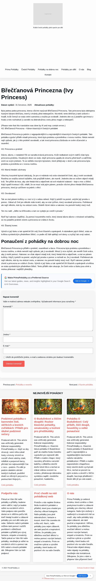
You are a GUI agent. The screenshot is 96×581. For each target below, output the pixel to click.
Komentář (8, 306)
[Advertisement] (48, 49)
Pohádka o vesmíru (24, 385)
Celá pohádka (7, 485)
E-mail (6, 346)
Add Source (82, 576)
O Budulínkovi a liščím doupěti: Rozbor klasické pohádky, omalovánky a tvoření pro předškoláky (47, 425)
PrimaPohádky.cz (14, 568)
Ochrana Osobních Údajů (85, 568)
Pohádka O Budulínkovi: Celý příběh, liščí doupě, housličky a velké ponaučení (78, 425)
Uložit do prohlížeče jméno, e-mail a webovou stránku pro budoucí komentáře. (40, 357)
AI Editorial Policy (48, 578)
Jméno (6, 334)
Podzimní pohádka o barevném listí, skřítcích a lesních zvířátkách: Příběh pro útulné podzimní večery (14, 426)
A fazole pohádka (85, 385)
